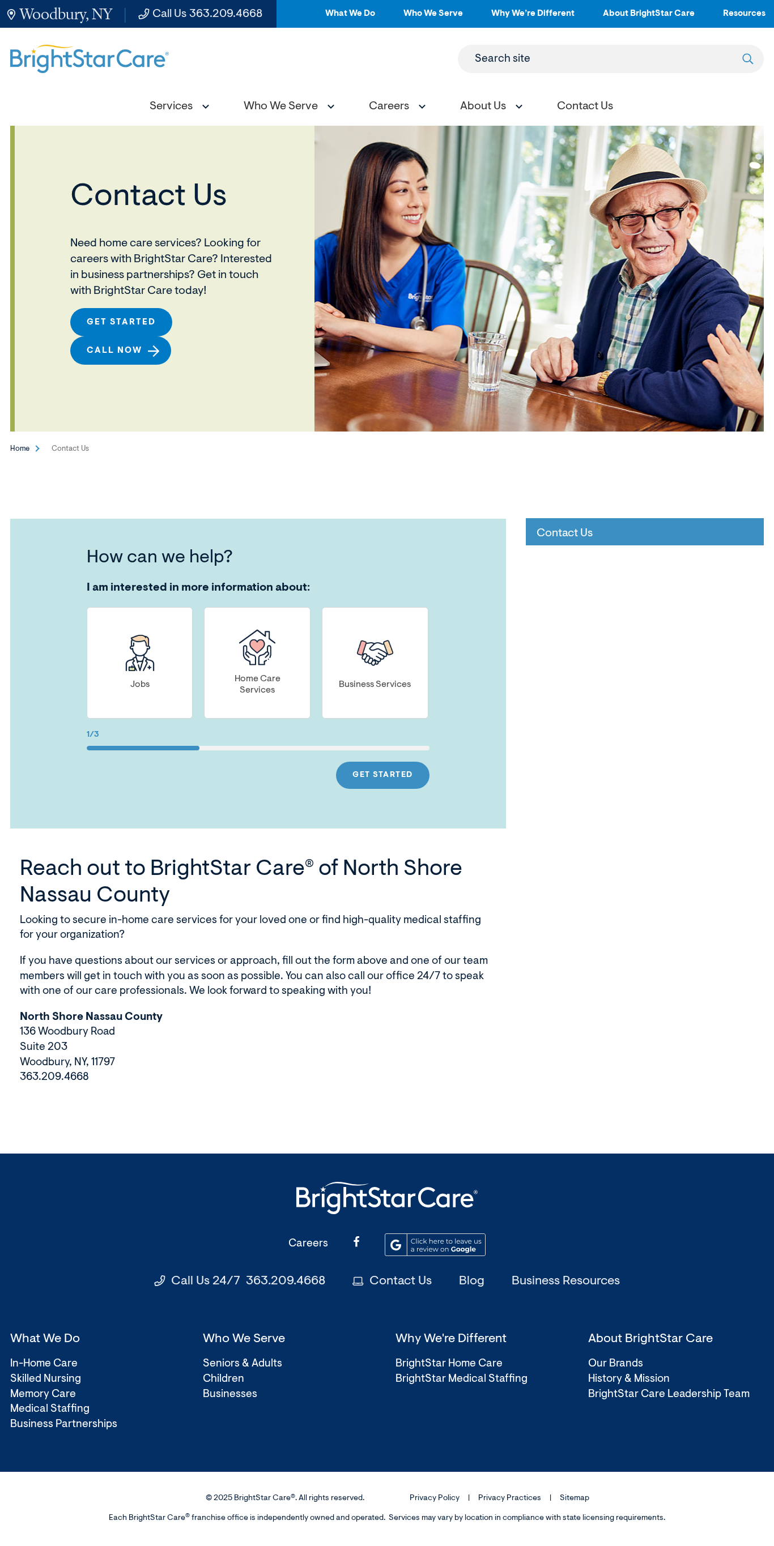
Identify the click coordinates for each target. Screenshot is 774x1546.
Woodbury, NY (66, 14)
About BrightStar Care (649, 18)
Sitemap (574, 1498)
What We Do (350, 18)
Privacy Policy (435, 1498)
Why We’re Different (533, 18)
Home (19, 448)
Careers (308, 1243)
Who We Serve (433, 18)
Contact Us (400, 1281)
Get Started (121, 322)
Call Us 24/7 (248, 1281)
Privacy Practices (509, 1498)
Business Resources (566, 1281)
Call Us (207, 14)
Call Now (114, 351)
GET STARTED (382, 775)
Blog (471, 1281)
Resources (744, 18)
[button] (176, 108)
